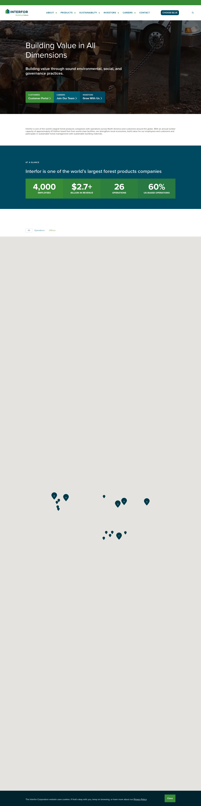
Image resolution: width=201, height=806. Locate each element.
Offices (52, 230)
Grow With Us (91, 97)
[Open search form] (193, 13)
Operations (39, 230)
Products (67, 12)
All (29, 230)
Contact (144, 12)
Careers (128, 12)
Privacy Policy (140, 799)
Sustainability (88, 12)
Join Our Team (66, 97)
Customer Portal (38, 97)
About (50, 12)
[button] (58, 509)
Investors (110, 12)
